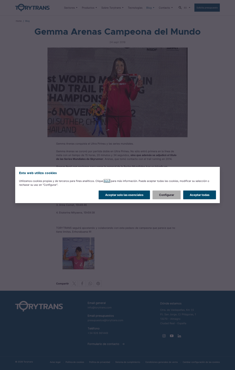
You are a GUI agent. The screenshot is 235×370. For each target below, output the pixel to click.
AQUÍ (107, 181)
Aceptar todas (199, 195)
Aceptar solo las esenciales (124, 195)
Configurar (166, 195)
